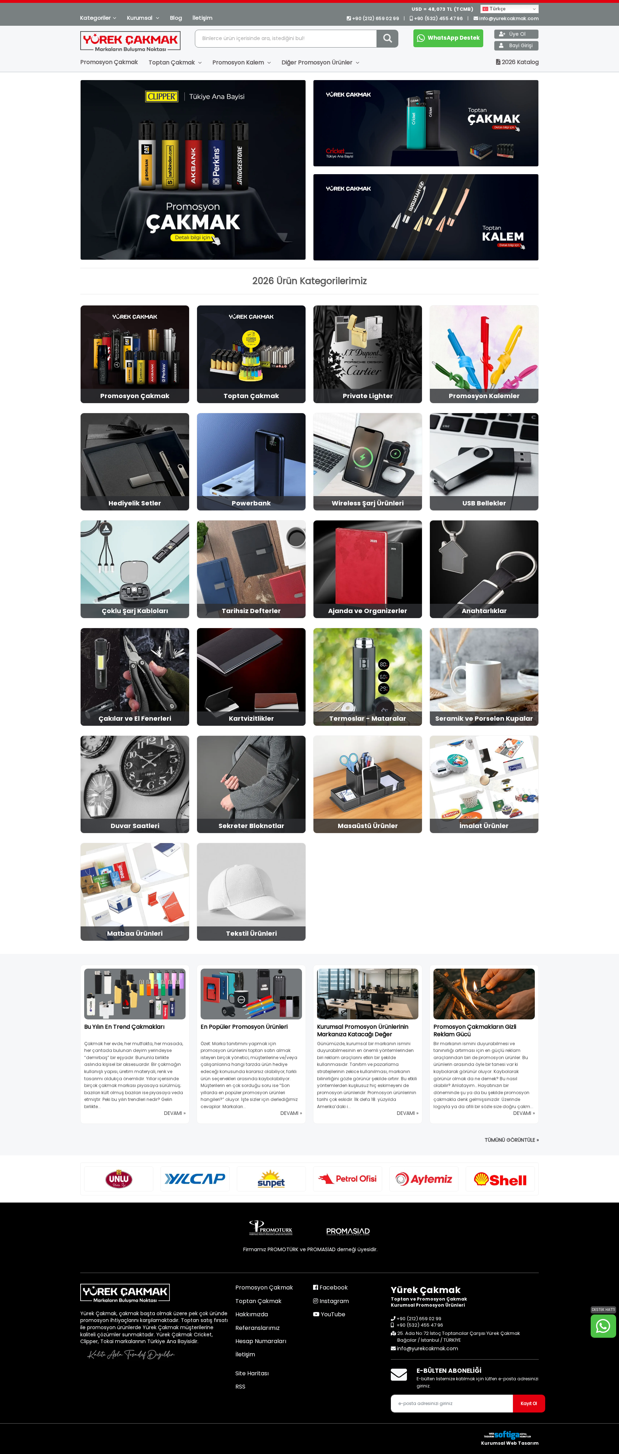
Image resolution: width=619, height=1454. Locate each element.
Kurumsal (140, 17)
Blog (176, 17)
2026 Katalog (519, 62)
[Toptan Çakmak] (426, 123)
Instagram (333, 1301)
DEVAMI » (175, 1113)
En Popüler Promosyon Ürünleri (244, 1027)
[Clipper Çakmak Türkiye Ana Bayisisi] (193, 170)
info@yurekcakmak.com (509, 18)
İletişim (202, 17)
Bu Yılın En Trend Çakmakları (124, 1027)
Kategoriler (95, 17)
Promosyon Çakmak (109, 62)
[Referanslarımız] (118, 1178)
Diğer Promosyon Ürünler (318, 62)
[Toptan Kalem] (426, 217)
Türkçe (496, 8)
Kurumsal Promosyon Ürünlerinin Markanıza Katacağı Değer (362, 1031)
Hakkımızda (251, 1314)
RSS (240, 1386)
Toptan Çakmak (172, 62)
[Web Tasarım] (510, 1435)
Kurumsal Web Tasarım (510, 1443)
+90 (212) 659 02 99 (375, 18)
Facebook (333, 1287)
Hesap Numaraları (260, 1341)
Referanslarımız (257, 1328)
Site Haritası (252, 1373)
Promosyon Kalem (238, 62)
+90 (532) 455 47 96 (438, 18)
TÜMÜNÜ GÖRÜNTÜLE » (512, 1140)
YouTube (332, 1314)
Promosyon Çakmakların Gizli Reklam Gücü (474, 1031)
